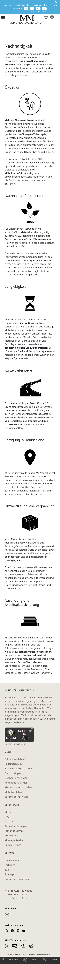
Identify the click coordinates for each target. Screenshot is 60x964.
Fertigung (10, 865)
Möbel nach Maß (14, 792)
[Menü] (32, 729)
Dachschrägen (13, 773)
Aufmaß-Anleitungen (16, 826)
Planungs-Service (14, 830)
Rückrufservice (13, 845)
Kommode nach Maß (16, 782)
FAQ (7, 816)
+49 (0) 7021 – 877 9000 (18, 890)
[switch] (25, 738)
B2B (7, 869)
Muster (9, 812)
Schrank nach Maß (15, 759)
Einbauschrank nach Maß (19, 768)
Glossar (9, 821)
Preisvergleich (12, 835)
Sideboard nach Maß (16, 778)
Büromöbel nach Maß (17, 796)
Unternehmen (12, 860)
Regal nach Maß (13, 763)
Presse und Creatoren (17, 879)
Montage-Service (14, 840)
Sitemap (9, 874)
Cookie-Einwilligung (15, 744)
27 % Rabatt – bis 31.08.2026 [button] (44, 5)
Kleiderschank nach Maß (18, 787)
